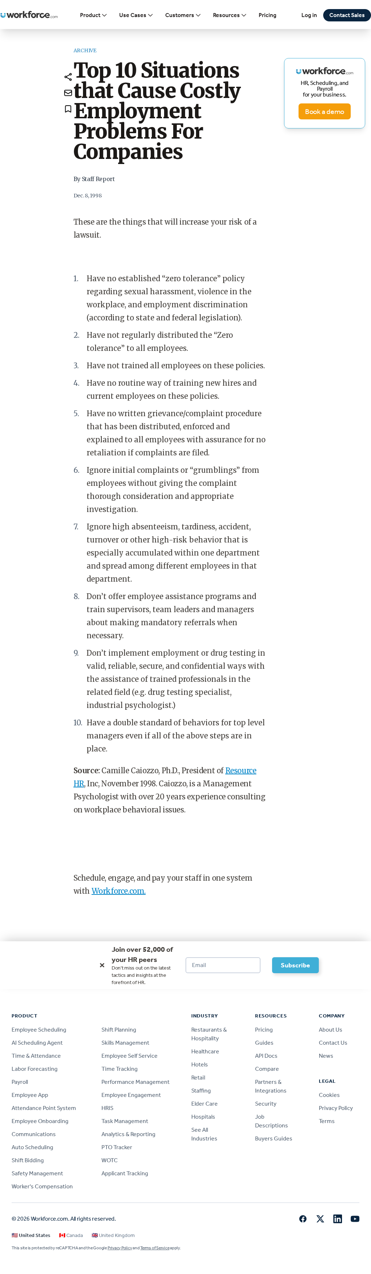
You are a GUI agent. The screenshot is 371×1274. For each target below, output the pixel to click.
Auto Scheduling (32, 1147)
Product (90, 15)
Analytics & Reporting (128, 1134)
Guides (264, 1042)
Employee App (30, 1094)
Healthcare (205, 1051)
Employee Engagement (131, 1094)
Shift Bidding (28, 1160)
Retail (198, 1077)
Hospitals (203, 1116)
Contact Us (333, 1042)
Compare (267, 1068)
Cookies (329, 1094)
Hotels (199, 1064)
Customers (179, 15)
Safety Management (37, 1173)
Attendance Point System (44, 1108)
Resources (226, 15)
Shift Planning (118, 1029)
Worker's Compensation (42, 1186)
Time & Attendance (36, 1055)
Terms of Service (154, 1247)
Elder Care (204, 1103)
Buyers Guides (273, 1138)
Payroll (20, 1081)
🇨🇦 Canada (71, 1235)
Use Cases (132, 15)
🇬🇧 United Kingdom (113, 1235)
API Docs (266, 1055)
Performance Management (135, 1081)
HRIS (107, 1108)
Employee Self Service (129, 1055)
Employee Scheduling (39, 1029)
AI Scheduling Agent (37, 1042)
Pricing (267, 15)
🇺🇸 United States (31, 1235)
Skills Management (125, 1042)
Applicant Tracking (124, 1173)
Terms (327, 1121)
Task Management (124, 1121)
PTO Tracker (116, 1147)
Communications (34, 1134)
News (326, 1055)
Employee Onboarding (40, 1121)
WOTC (109, 1160)
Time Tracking (119, 1068)
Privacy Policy (336, 1108)
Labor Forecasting (35, 1068)
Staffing (201, 1090)
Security (265, 1103)
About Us (330, 1029)
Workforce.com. (119, 891)
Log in (309, 15)
